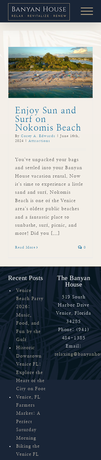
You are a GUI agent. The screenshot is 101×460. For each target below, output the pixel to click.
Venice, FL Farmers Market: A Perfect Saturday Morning (28, 417)
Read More (25, 247)
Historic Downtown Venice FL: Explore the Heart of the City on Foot (31, 368)
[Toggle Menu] (86, 11)
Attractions (39, 140)
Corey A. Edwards (38, 136)
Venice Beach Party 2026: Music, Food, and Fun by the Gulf (30, 315)
